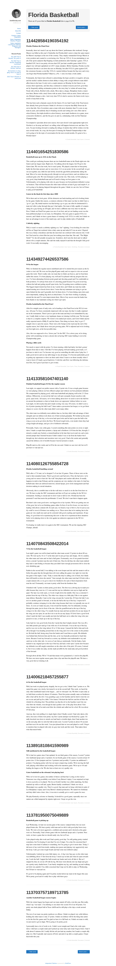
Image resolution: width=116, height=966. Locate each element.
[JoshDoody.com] (16, 18)
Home (19, 28)
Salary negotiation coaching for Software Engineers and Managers (14, 45)
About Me (18, 31)
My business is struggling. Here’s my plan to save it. (14, 72)
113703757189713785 (47, 892)
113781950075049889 (47, 815)
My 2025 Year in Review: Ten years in (15, 57)
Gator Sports (80, 139)
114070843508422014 (47, 543)
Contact (18, 33)
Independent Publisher (51, 963)
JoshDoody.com (15, 20)
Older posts (34, 27)
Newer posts (81, 27)
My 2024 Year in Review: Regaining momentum (15, 62)
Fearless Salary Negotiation (16, 36)
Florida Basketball (71, 139)
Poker (75, 366)
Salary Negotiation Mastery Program (15, 40)
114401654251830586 (47, 151)
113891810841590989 (47, 745)
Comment (87, 139)
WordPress (68, 963)
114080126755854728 (47, 463)
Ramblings (74, 247)
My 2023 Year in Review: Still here (16, 67)
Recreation (81, 247)
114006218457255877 (47, 676)
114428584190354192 (47, 40)
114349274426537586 (47, 259)
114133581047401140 (47, 378)
